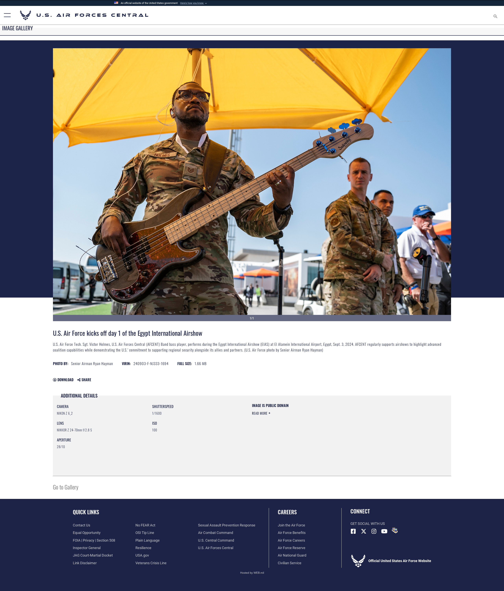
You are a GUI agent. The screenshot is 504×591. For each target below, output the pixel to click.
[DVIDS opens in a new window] (395, 530)
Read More (260, 413)
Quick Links (86, 512)
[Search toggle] (496, 15)
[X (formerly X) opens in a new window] (364, 531)
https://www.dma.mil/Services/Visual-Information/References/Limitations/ (298, 433)
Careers (287, 512)
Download (65, 379)
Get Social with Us (367, 524)
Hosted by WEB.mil (252, 572)
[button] (194, 3)
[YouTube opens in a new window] (384, 531)
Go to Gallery (65, 487)
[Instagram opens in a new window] (374, 531)
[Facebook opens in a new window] (353, 531)
